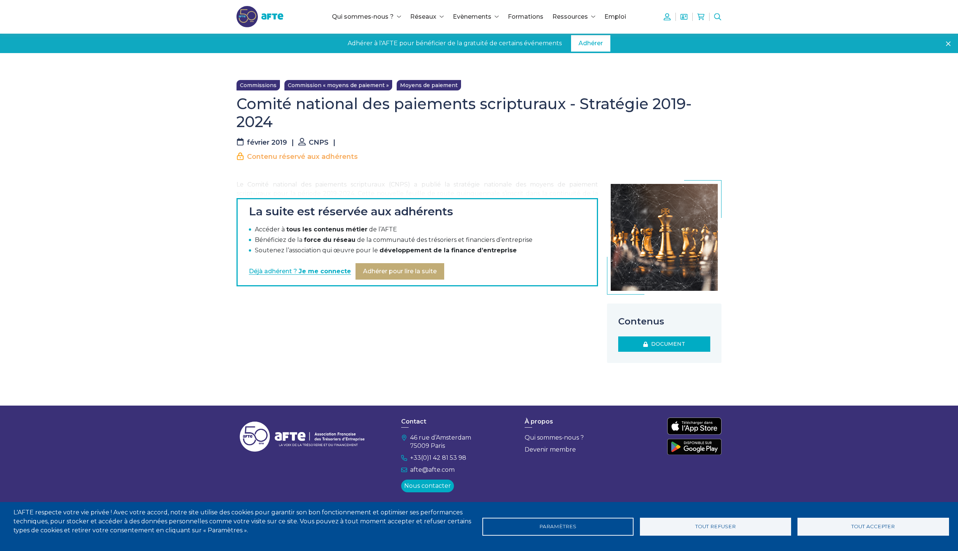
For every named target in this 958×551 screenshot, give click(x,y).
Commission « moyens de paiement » (338, 85)
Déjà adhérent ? (300, 271)
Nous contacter (427, 485)
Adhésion (684, 17)
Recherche (717, 17)
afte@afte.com (432, 469)
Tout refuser (715, 526)
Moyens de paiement (429, 85)
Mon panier (701, 17)
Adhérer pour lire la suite (400, 271)
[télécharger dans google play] (694, 446)
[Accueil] (260, 16)
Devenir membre (550, 449)
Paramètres (557, 526)
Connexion (667, 17)
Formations (525, 16)
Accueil (246, 64)
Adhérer (591, 43)
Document (666, 344)
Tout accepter (873, 526)
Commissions (258, 85)
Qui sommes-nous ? (554, 437)
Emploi (615, 16)
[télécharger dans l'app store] (694, 426)
